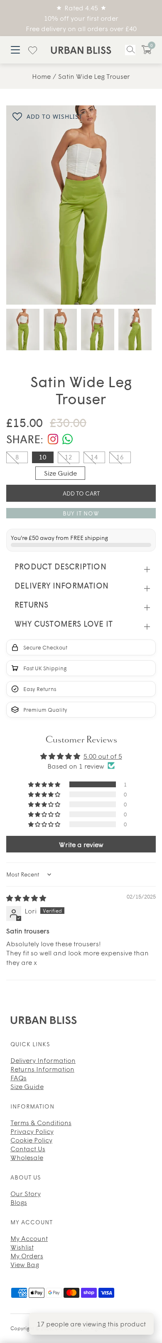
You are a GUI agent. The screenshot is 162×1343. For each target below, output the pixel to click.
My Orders (26, 1255)
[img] (26, 897)
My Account (29, 1238)
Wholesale (26, 1157)
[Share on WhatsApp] (67, 439)
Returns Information (42, 1068)
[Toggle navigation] (15, 49)
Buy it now (81, 513)
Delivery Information (43, 1060)
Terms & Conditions (40, 1122)
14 (94, 457)
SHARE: (25, 438)
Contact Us (27, 1148)
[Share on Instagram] (53, 439)
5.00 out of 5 (102, 755)
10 (43, 457)
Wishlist (22, 1246)
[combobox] (130, 50)
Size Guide (60, 472)
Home (41, 76)
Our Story (25, 1193)
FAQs (18, 1077)
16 (120, 457)
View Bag (24, 1264)
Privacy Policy (32, 1130)
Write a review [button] (81, 844)
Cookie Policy (31, 1139)
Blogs (18, 1201)
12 (68, 457)
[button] (147, 49)
